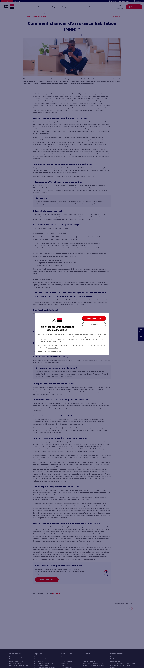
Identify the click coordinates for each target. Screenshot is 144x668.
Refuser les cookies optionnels (49, 351)
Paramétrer (94, 324)
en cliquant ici (53, 348)
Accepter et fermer (94, 318)
